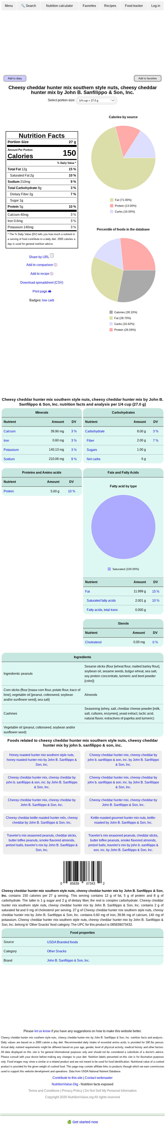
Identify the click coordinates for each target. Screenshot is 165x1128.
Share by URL (39, 257)
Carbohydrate (95, 431)
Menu (9, 5)
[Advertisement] (82, 41)
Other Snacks (56, 951)
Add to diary (15, 78)
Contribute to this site (67, 1077)
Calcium (9, 431)
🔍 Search (28, 5)
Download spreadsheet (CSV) (41, 282)
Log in (155, 5)
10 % (71, 491)
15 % (155, 591)
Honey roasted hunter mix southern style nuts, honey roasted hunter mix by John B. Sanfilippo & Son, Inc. (42, 759)
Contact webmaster (98, 1077)
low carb (48, 300)
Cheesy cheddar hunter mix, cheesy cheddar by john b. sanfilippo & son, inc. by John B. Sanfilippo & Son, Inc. (123, 759)
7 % (155, 440)
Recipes (110, 5)
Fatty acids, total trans (102, 610)
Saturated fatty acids (101, 600)
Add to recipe (39, 273)
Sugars (92, 449)
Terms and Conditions (44, 1090)
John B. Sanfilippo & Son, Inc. (68, 960)
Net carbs (93, 459)
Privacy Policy (72, 1090)
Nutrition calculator (59, 5)
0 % (155, 642)
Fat (87, 591)
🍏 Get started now (82, 1122)
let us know (42, 1031)
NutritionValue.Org (65, 1084)
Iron (6, 440)
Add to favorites (147, 78)
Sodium (9, 459)
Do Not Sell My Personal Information (111, 1090)
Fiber (90, 440)
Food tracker (134, 5)
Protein (9, 491)
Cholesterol (93, 642)
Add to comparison (39, 265)
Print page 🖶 (42, 291)
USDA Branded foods (62, 942)
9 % (74, 459)
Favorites (89, 5)
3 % (74, 431)
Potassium (11, 449)
